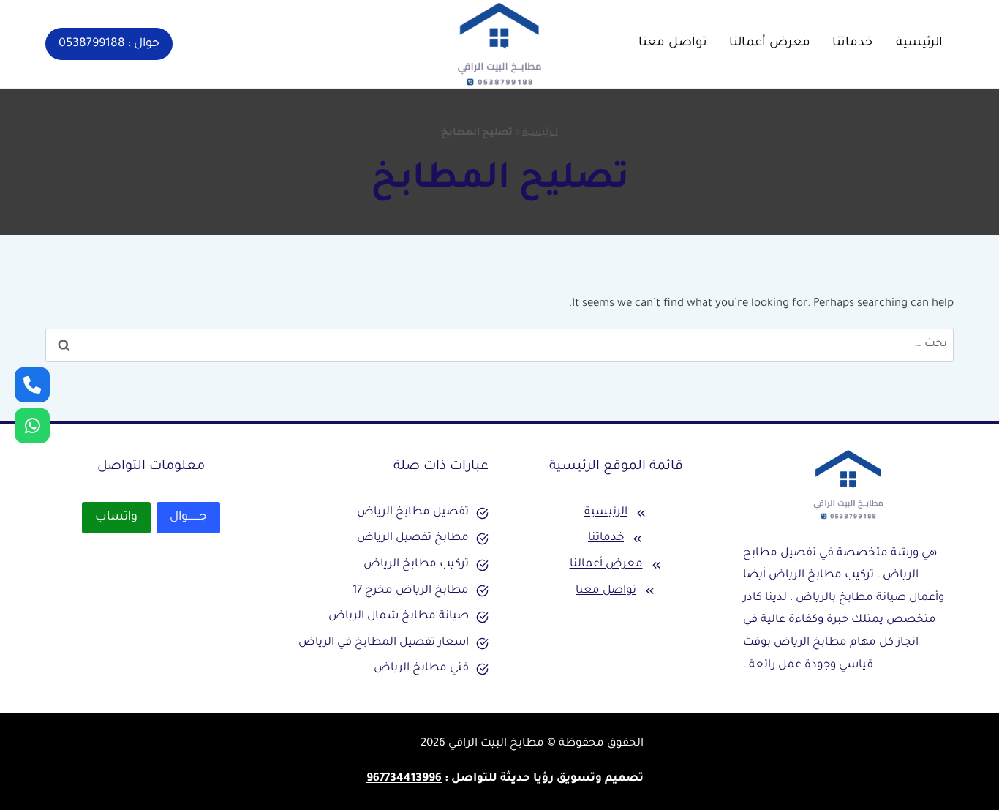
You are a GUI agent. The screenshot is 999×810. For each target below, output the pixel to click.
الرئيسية (919, 43)
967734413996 (404, 779)
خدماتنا (852, 43)
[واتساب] (32, 384)
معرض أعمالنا (769, 43)
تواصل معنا (672, 43)
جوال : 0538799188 (109, 43)
